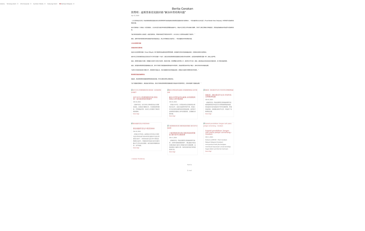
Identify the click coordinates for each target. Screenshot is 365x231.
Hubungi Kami (52, 4)
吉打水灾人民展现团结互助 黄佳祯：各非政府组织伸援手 (145, 98)
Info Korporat (24, 4)
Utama (2, 4)
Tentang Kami (11, 4)
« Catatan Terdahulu (138, 159)
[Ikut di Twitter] (155, 173)
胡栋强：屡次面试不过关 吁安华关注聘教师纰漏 (218, 96)
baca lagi (136, 114)
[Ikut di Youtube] (163, 173)
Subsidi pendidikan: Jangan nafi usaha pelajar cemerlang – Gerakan (218, 132)
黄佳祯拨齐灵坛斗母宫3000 (144, 128)
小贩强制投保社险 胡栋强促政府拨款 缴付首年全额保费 (182, 134)
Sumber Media (38, 4)
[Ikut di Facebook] (151, 173)
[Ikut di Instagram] (159, 173)
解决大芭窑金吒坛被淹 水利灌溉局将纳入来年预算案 (182, 98)
